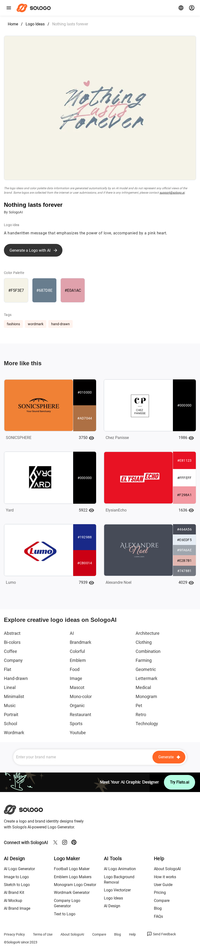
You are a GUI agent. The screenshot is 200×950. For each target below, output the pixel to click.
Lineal (10, 687)
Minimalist (14, 696)
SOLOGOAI (27, 809)
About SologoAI (167, 868)
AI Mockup (13, 900)
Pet (139, 705)
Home (13, 24)
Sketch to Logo (17, 884)
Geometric (146, 669)
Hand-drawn (16, 678)
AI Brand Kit (14, 892)
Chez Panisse (117, 437)
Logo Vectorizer (117, 890)
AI (72, 633)
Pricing (160, 892)
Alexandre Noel (118, 582)
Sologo (35, 8)
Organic (77, 705)
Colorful (77, 651)
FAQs (158, 916)
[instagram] (64, 842)
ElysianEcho (116, 510)
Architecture (148, 633)
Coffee (10, 651)
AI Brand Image (17, 908)
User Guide (163, 884)
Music (10, 705)
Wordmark (14, 732)
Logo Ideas (35, 24)
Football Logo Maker (72, 868)
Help (132, 934)
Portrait (11, 714)
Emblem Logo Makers (72, 877)
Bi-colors (12, 642)
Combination (148, 651)
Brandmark (80, 642)
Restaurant (80, 714)
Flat (7, 669)
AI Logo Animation (120, 868)
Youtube (78, 732)
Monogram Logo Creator (75, 884)
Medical (143, 687)
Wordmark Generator (72, 892)
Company (13, 660)
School (10, 723)
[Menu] (9, 8)
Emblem (78, 660)
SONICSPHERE (18, 437)
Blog (158, 908)
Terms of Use (42, 934)
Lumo (11, 582)
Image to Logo (16, 877)
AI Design (112, 906)
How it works (165, 877)
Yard (10, 510)
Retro (141, 714)
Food (75, 669)
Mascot (77, 687)
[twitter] (55, 842)
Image (76, 678)
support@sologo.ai (172, 192)
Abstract (12, 633)
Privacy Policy (14, 934)
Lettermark (146, 678)
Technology (147, 723)
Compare (162, 900)
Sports (76, 723)
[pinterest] (74, 842)
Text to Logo (64, 914)
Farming (144, 660)
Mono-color (81, 696)
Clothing (144, 642)
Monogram (146, 696)
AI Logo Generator (19, 868)
